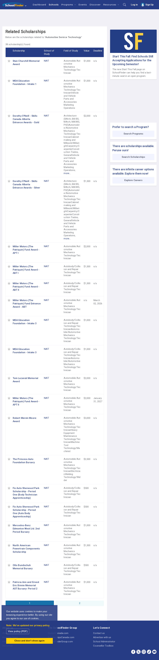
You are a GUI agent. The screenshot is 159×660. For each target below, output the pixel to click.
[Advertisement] (79, 18)
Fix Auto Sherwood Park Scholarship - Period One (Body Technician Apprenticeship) (26, 493)
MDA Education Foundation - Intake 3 (24, 322)
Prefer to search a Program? (130, 127)
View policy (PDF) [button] (17, 631)
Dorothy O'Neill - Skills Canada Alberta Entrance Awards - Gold (26, 119)
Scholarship (19, 50)
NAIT (46, 60)
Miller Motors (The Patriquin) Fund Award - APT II (26, 401)
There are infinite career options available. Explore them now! (133, 171)
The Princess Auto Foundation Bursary (24, 461)
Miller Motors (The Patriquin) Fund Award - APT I (26, 249)
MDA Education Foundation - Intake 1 (24, 82)
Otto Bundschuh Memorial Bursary (23, 567)
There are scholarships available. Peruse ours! (133, 148)
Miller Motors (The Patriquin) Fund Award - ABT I (26, 269)
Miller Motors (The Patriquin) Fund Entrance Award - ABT (27, 303)
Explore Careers (133, 180)
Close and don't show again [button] (29, 641)
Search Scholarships (133, 157)
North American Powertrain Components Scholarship (26, 548)
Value (87, 50)
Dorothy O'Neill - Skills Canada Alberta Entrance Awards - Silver (26, 184)
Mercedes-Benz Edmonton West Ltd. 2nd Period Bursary (26, 528)
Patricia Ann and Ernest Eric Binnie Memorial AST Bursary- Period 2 (26, 585)
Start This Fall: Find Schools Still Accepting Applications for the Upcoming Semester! (132, 60)
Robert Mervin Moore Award (24, 420)
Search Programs (133, 133)
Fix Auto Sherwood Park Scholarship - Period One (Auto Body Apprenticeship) (26, 511)
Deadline (97, 50)
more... (67, 173)
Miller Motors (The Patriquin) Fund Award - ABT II (26, 286)
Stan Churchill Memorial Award (26, 63)
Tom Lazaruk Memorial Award (25, 380)
